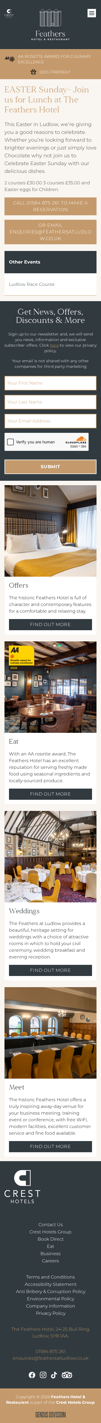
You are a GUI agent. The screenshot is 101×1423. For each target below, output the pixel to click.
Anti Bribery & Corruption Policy (50, 1291)
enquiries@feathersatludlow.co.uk (50, 1358)
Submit (50, 466)
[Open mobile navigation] (92, 13)
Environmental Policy (50, 1298)
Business (50, 1253)
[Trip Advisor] (67, 1375)
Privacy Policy (50, 1313)
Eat (50, 1246)
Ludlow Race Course (32, 284)
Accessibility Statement (51, 1284)
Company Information (50, 1306)
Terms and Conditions (50, 1277)
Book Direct (51, 1239)
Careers (50, 1260)
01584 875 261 (51, 1351)
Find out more (50, 624)
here (54, 345)
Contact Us (50, 1224)
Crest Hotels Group (50, 1231)
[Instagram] (43, 1375)
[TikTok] (54, 1375)
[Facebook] (31, 1375)
